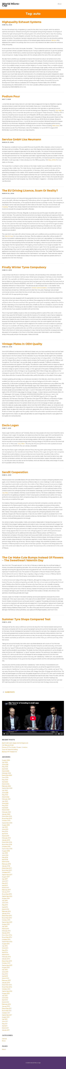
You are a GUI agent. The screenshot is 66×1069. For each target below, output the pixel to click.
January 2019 (6, 840)
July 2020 (5, 801)
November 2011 (7, 1010)
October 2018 (6, 846)
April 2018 (5, 859)
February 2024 (6, 786)
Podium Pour (11, 96)
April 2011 (5, 1026)
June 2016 (5, 902)
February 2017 (6, 890)
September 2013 (7, 965)
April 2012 (5, 1000)
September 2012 (7, 991)
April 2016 (5, 907)
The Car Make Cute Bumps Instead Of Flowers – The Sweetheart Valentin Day (32, 559)
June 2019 (5, 829)
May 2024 (5, 779)
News (4, 1041)
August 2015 (5, 924)
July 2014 (5, 946)
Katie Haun (55, 125)
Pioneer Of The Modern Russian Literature (14, 747)
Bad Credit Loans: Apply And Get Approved (15, 743)
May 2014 (5, 950)
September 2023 (7, 788)
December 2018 (7, 842)
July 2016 (4, 900)
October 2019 (6, 820)
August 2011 (5, 1017)
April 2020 (5, 807)
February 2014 (6, 956)
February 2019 (6, 838)
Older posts (10, 692)
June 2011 (5, 1021)
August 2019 (6, 825)
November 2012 (7, 987)
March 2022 (5, 797)
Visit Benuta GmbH (8, 745)
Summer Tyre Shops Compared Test (26, 619)
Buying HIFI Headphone (9, 751)
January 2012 (6, 1006)
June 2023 (5, 792)
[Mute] (59, 734)
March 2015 (5, 928)
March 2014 (5, 954)
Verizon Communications (39, 288)
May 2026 (5, 766)
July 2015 (4, 926)
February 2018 (6, 864)
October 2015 (6, 920)
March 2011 (5, 1028)
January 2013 (6, 982)
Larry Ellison (21, 443)
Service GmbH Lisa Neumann (21, 139)
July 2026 (5, 762)
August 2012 (6, 993)
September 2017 (7, 874)
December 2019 (7, 816)
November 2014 (7, 937)
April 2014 (5, 952)
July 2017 (5, 879)
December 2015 (7, 915)
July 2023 (5, 790)
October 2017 (6, 872)
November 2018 (7, 844)
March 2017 (5, 887)
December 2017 (7, 868)
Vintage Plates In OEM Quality (22, 344)
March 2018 (5, 861)
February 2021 (6, 799)
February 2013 (6, 980)
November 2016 (7, 894)
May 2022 (5, 795)
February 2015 (6, 931)
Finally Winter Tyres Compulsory (24, 267)
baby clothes (52, 160)
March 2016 (5, 909)
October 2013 (6, 963)
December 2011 (7, 1008)
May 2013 (5, 974)
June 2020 (5, 803)
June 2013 (5, 972)
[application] (33, 718)
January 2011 (6, 1030)
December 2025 (7, 775)
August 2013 (6, 967)
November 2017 (7, 870)
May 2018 (5, 857)
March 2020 (5, 810)
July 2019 (5, 827)
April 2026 (5, 769)
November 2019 (7, 818)
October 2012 (6, 989)
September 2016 (7, 896)
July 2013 (4, 969)
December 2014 (7, 935)
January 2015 (6, 933)
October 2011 (6, 1013)
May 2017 (5, 883)
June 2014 (5, 948)
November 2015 (7, 918)
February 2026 (6, 773)
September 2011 (7, 1015)
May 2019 (5, 831)
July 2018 (5, 853)
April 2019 (5, 833)
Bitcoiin (54, 40)
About (59, 4)
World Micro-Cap (11, 4)
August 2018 (6, 851)
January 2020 (6, 814)
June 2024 (5, 777)
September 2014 (7, 941)
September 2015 (7, 922)
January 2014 (6, 959)
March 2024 (5, 784)
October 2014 (6, 939)
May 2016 (5, 905)
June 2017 (5, 881)
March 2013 (5, 978)
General (4, 1038)
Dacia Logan (10, 425)
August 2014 (6, 944)
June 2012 (5, 997)
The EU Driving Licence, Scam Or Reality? (30, 190)
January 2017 (6, 892)
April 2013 (5, 976)
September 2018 (7, 849)
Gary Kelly (58, 110)
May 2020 (5, 805)
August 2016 (6, 898)
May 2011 (5, 1023)
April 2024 (5, 782)
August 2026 (6, 760)
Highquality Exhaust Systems (21, 22)
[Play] (4, 734)
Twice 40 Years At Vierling (10, 749)
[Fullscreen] (62, 734)
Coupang (5, 207)
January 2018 (6, 866)
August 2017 (6, 877)
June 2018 (5, 855)
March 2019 (5, 836)
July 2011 (4, 1019)
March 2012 (5, 1002)
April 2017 (5, 885)
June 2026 (5, 764)
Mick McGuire (9, 236)
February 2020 (6, 812)
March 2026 (5, 771)
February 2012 (6, 1004)
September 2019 (7, 823)
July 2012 (4, 995)
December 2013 (7, 961)
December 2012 (7, 985)
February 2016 (6, 911)
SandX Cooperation (15, 472)
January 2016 (6, 913)
